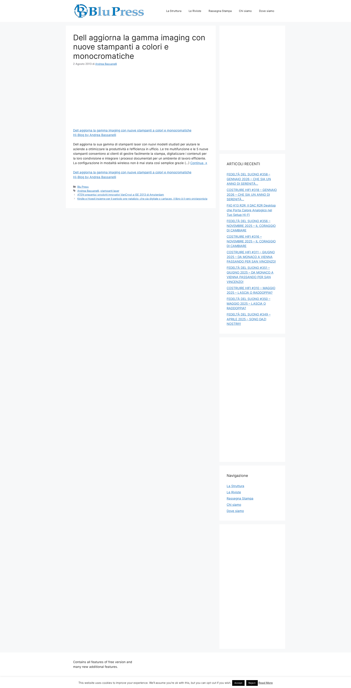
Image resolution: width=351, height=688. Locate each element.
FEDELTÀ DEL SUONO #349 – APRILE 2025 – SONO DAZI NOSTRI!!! (249, 319)
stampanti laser (109, 190)
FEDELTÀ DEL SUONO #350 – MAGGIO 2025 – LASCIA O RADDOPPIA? (248, 303)
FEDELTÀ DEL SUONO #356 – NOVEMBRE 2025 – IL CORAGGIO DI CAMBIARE (251, 225)
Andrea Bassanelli (88, 190)
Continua (198, 163)
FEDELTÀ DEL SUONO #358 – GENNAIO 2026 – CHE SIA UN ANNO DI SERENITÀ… (249, 179)
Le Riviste (195, 11)
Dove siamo (266, 11)
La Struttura (173, 11)
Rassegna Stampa (220, 11)
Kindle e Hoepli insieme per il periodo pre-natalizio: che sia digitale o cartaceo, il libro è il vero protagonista (142, 198)
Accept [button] (238, 682)
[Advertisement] (140, 97)
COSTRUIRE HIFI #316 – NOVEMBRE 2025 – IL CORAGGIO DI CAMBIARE (251, 241)
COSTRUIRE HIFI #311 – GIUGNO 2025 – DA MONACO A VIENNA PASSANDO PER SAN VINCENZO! (251, 256)
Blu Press (83, 186)
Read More (265, 683)
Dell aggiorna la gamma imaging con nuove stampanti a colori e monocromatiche (132, 130)
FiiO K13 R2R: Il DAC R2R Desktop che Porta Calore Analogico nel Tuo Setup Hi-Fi (251, 210)
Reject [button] (252, 682)
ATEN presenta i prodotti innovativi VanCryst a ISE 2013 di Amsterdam (120, 194)
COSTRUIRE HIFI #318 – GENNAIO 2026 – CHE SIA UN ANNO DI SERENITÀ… (252, 194)
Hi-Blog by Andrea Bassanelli (94, 135)
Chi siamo (245, 11)
